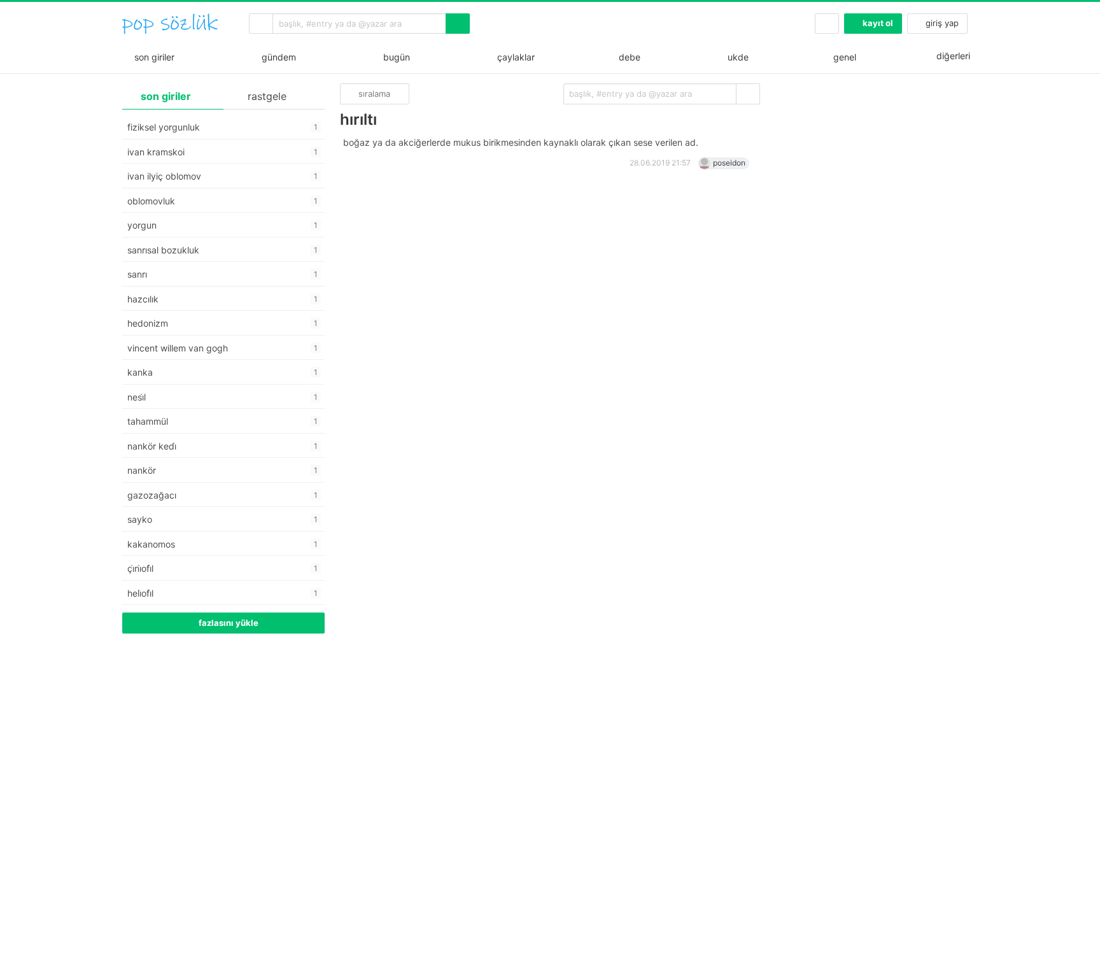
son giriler (151, 57)
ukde (736, 57)
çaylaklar (513, 57)
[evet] (748, 93)
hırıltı (358, 119)
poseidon (729, 162)
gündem (276, 57)
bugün (394, 57)
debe (628, 57)
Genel (843, 57)
